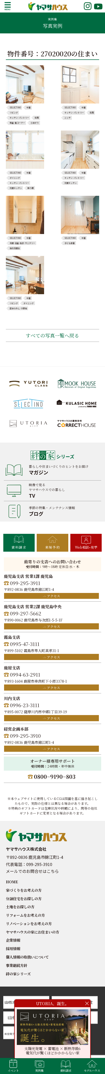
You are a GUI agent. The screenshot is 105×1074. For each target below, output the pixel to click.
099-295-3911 (25, 582)
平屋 (29, 107)
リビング (14, 112)
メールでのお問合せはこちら (32, 871)
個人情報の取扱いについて (27, 957)
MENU (7, 6)
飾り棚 (31, 188)
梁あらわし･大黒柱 (18, 308)
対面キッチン (16, 188)
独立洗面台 (15, 248)
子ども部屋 (69, 243)
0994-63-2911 (25, 674)
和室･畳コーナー (17, 123)
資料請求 (18, 547)
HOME (12, 881)
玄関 (37, 118)
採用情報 (13, 948)
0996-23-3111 (25, 705)
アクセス (53, 595)
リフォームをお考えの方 (25, 915)
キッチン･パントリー (19, 118)
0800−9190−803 (54, 776)
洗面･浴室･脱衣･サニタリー (22, 243)
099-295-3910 (25, 735)
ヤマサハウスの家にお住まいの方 (32, 932)
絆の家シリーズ (18, 973)
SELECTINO (15, 107)
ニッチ (67, 118)
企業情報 (13, 940)
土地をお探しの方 (20, 906)
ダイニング (15, 178)
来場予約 (52, 547)
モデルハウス (92, 1070)
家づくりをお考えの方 (24, 890)
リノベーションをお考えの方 (29, 923)
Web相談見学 (86, 547)
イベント (13, 1070)
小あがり (35, 123)
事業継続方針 (16, 965)
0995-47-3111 (25, 643)
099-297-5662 (25, 613)
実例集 (39, 1070)
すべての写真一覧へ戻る (52, 335)
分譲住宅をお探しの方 (24, 898)
